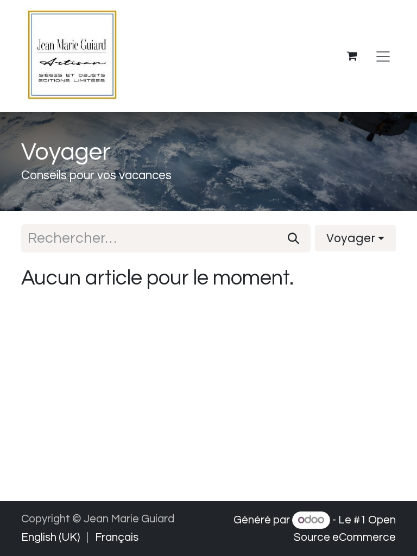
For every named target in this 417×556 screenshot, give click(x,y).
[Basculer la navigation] (383, 56)
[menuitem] (50, 537)
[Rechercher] (293, 238)
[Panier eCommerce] (352, 56)
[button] (355, 238)
